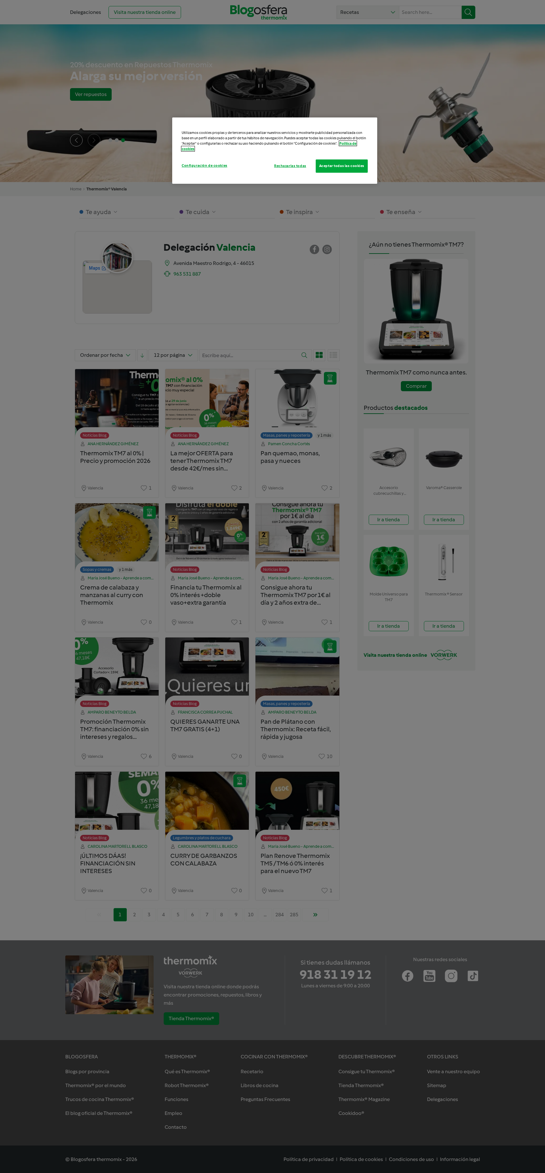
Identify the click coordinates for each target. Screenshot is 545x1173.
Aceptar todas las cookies (341, 166)
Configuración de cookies (204, 165)
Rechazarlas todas (290, 166)
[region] (274, 150)
